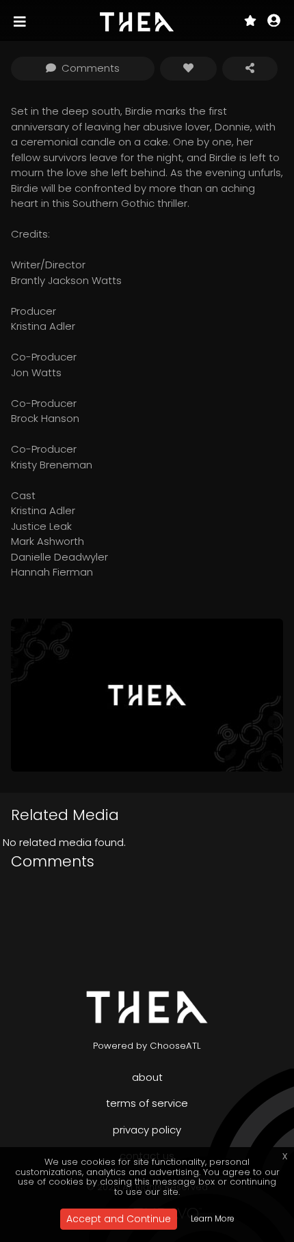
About (147, 1077)
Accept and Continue (118, 1219)
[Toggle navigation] (21, 21)
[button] (274, 22)
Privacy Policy (147, 1130)
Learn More (213, 1218)
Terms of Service (147, 1103)
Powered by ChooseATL (147, 1045)
